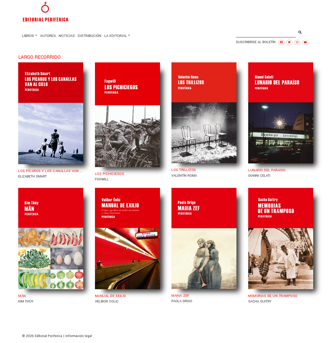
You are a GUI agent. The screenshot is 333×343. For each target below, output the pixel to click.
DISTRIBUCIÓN (89, 35)
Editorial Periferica (48, 336)
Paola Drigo (181, 301)
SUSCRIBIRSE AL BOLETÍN (256, 42)
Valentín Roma (184, 175)
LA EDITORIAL (115, 35)
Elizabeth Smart (32, 176)
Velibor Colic (107, 301)
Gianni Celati (259, 175)
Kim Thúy (25, 301)
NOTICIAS (67, 35)
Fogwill (102, 179)
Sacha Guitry (259, 301)
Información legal (79, 336)
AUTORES (48, 35)
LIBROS (28, 35)
